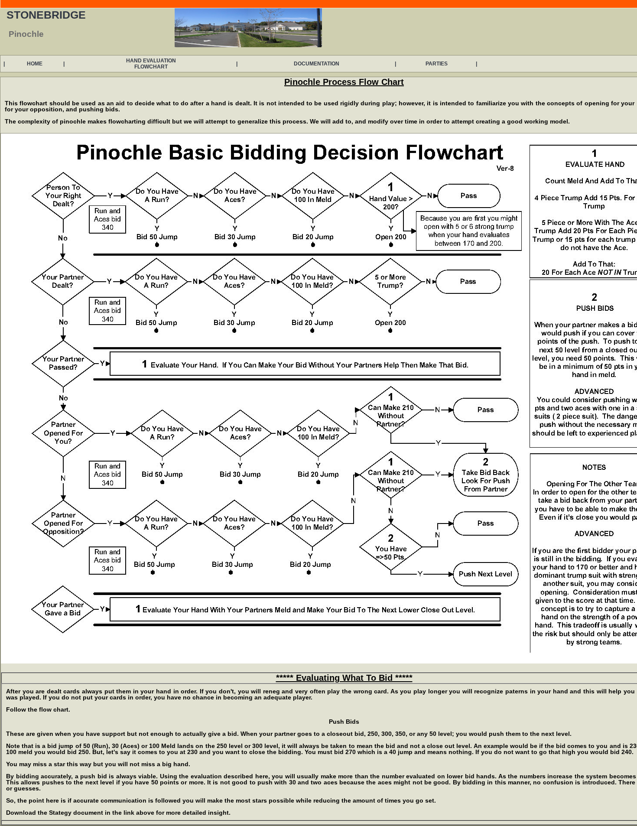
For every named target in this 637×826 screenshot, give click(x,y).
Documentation (316, 64)
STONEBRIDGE (46, 15)
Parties (437, 64)
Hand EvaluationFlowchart (151, 64)
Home (34, 64)
